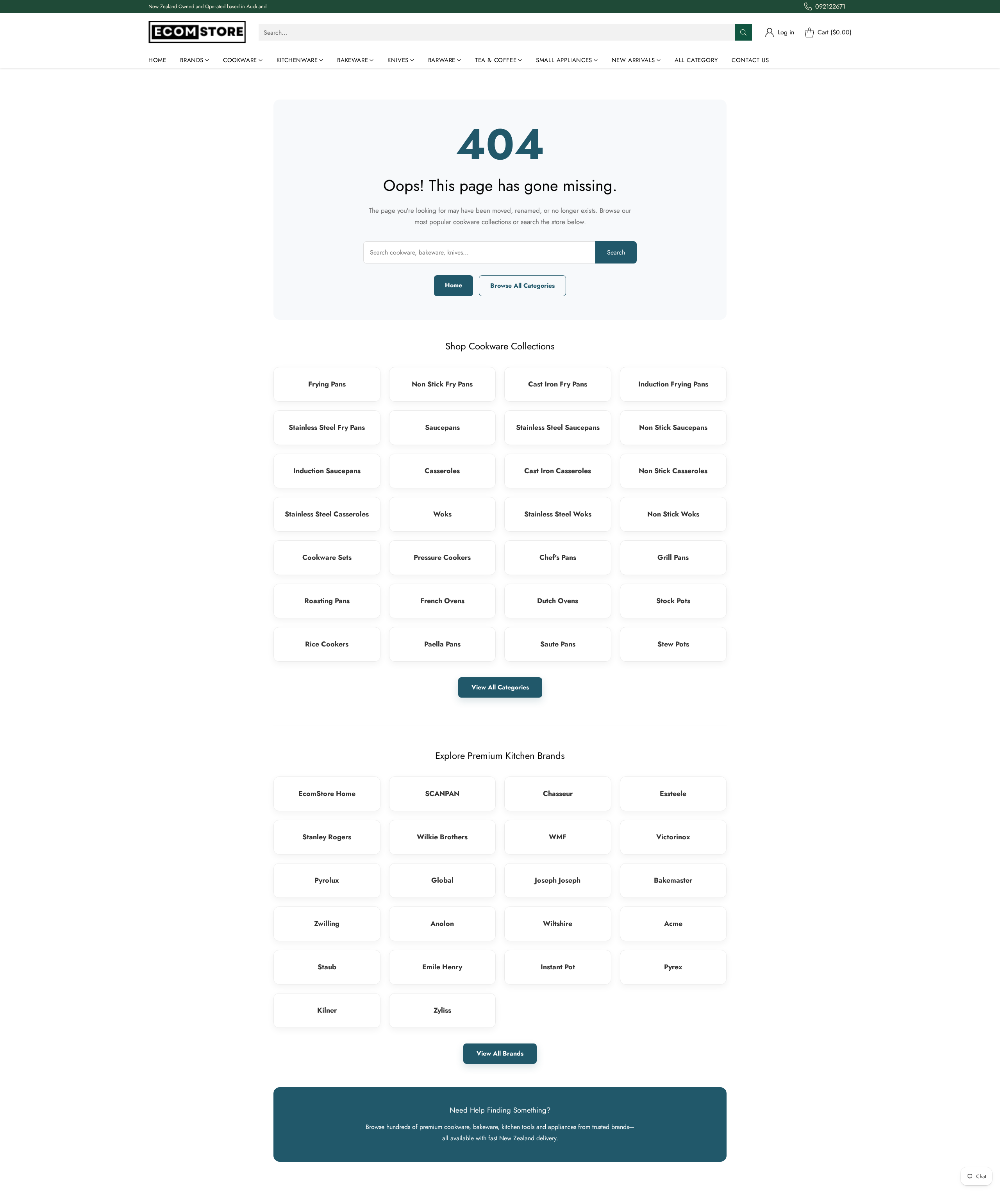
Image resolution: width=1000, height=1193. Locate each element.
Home (453, 285)
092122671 (830, 6)
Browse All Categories (522, 285)
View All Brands (500, 1053)
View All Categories (500, 687)
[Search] (743, 32)
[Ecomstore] (197, 33)
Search (616, 252)
